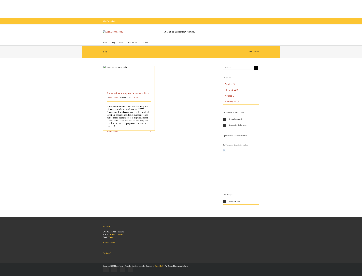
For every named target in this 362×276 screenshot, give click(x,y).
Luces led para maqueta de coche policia (128, 93)
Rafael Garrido (116, 234)
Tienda (111, 237)
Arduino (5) (230, 84)
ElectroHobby (159, 266)
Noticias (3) (230, 96)
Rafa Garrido (113, 97)
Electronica (136, 97)
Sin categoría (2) (232, 101)
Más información (112, 131)
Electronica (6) (231, 90)
